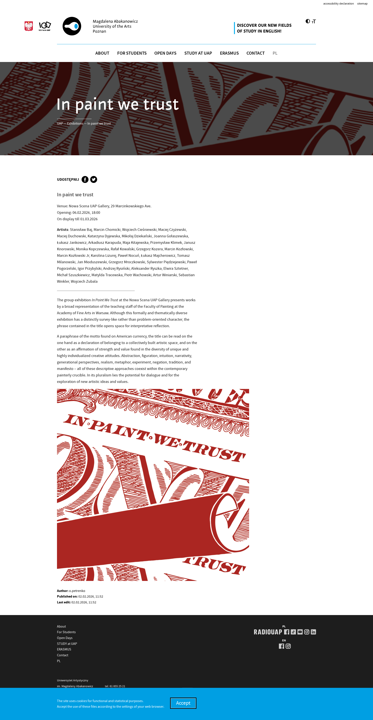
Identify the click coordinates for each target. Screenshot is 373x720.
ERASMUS (229, 53)
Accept (183, 703)
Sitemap (362, 3)
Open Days (165, 53)
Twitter (93, 179)
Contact (256, 53)
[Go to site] (111, 26)
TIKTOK (293, 631)
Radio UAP (268, 631)
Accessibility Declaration (338, 3)
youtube (300, 631)
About (102, 53)
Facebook (85, 179)
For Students (132, 53)
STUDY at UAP (198, 53)
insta (306, 631)
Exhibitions (75, 123)
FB (286, 631)
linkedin (313, 631)
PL (275, 53)
